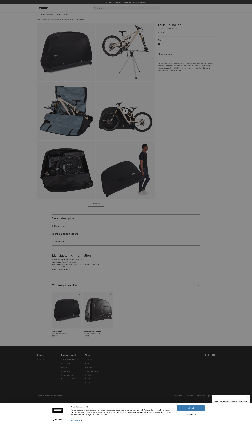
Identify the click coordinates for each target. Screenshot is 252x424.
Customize (189, 414)
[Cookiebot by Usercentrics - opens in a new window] (57, 420)
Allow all (191, 408)
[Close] (247, 397)
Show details (75, 420)
